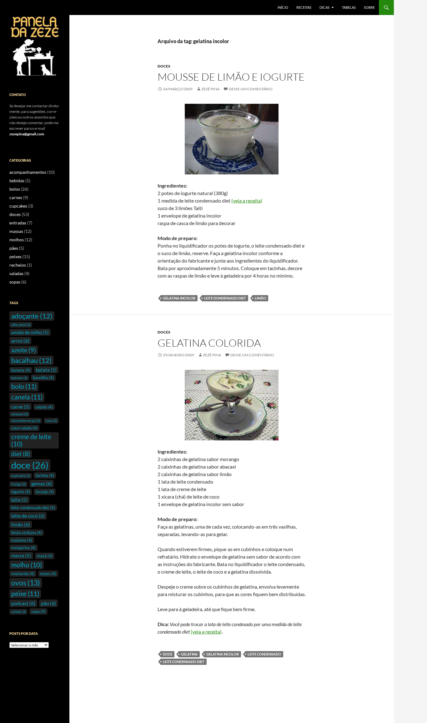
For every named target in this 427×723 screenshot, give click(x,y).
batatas (19, 378)
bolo (24, 386)
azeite (23, 350)
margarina (23, 547)
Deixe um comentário (251, 89)
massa (21, 555)
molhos (16, 239)
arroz (20, 341)
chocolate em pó (25, 421)
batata (46, 370)
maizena (21, 540)
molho (26, 565)
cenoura (19, 414)
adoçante (32, 316)
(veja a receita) (246, 200)
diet (20, 453)
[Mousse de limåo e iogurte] (232, 139)
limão (260, 298)
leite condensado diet (183, 662)
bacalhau (31, 360)
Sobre (369, 7)
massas (16, 231)
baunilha (43, 377)
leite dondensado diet (225, 298)
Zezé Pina (210, 89)
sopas (14, 281)
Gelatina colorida (209, 342)
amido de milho (30, 332)
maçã (45, 555)
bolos (14, 189)
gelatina (189, 654)
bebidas (16, 180)
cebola (44, 406)
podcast (23, 603)
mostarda (22, 573)
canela (27, 397)
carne (20, 406)
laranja (45, 491)
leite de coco (28, 516)
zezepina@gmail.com (26, 134)
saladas (16, 273)
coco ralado (24, 427)
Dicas (324, 7)
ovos (25, 582)
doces (164, 66)
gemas (41, 483)
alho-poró (20, 325)
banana (20, 370)
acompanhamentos (27, 172)
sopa (38, 611)
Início (283, 7)
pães (13, 248)
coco (51, 421)
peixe (25, 594)
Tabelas (349, 7)
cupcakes (18, 205)
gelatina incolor (179, 298)
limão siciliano (26, 532)
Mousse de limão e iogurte (231, 76)
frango (18, 484)
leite (19, 500)
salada (18, 612)
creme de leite (31, 440)
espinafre (20, 476)
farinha (45, 475)
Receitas (303, 7)
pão (48, 603)
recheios (17, 265)
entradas (17, 222)
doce (167, 654)
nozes (48, 573)
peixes (15, 256)
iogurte (20, 491)
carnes (15, 197)
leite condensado (264, 654)
